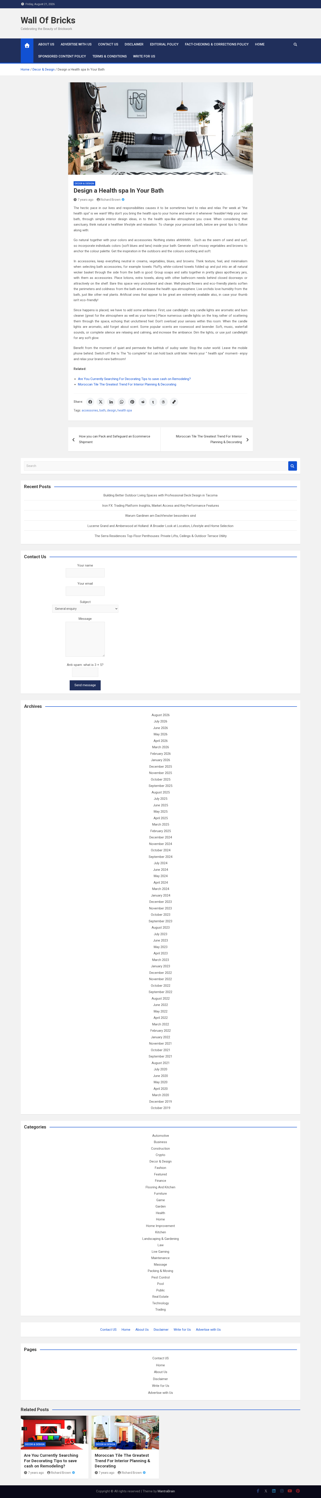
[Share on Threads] (163, 402)
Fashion (160, 1168)
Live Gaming (160, 1252)
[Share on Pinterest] (132, 402)
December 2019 (160, 1102)
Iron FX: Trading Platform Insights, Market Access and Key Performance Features (160, 506)
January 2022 (160, 1037)
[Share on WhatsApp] (121, 402)
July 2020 (160, 1069)
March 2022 (160, 1024)
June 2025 (160, 805)
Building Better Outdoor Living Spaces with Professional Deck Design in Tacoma (160, 495)
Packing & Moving (160, 1271)
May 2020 (160, 1082)
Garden (160, 1206)
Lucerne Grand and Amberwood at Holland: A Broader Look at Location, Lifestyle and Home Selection (160, 526)
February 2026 (160, 754)
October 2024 (160, 850)
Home (259, 44)
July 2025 (160, 799)
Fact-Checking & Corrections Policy (217, 44)
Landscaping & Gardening (160, 1239)
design (111, 410)
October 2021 (160, 1050)
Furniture (160, 1194)
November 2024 (160, 844)
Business (160, 1142)
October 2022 (160, 986)
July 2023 (160, 934)
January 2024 (160, 895)
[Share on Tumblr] (153, 402)
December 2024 (160, 837)
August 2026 (161, 715)
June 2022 (160, 1005)
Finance (160, 1181)
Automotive (160, 1136)
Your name (85, 565)
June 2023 (160, 940)
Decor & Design (84, 183)
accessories (90, 410)
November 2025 (160, 773)
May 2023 (160, 947)
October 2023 (160, 915)
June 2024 (160, 870)
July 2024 (160, 863)
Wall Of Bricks (48, 20)
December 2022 (160, 973)
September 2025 (160, 786)
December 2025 (160, 767)
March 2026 (160, 747)
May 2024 (160, 876)
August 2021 (161, 1063)
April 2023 (161, 953)
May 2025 (160, 812)
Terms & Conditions (109, 56)
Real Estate (160, 1297)
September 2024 (160, 857)
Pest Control (161, 1277)
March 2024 (160, 889)
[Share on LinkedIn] (111, 402)
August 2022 (161, 998)
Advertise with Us (76, 44)
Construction (160, 1149)
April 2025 (161, 818)
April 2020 (161, 1089)
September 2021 (160, 1056)
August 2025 (161, 792)
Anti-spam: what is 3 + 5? (85, 665)
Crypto (160, 1155)
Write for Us (144, 56)
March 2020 (160, 1095)
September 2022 (160, 992)
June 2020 (160, 1076)
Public (160, 1290)
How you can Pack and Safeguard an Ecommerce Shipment (114, 439)
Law (161, 1245)
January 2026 (160, 760)
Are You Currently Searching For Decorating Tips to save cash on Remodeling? (134, 379)
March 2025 (160, 824)
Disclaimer (134, 44)
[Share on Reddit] (142, 402)
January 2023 (160, 966)
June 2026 (160, 728)
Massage (160, 1264)
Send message (85, 685)
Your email (85, 584)
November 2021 (160, 1043)
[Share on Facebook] (90, 402)
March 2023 (160, 960)
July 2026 (160, 721)
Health (160, 1213)
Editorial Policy (164, 44)
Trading (160, 1309)
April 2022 (161, 1018)
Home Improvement (160, 1226)
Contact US (108, 44)
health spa (124, 410)
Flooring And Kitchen (160, 1187)
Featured (160, 1174)
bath (102, 410)
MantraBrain (166, 1491)
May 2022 (160, 1011)
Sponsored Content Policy (62, 56)
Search (292, 466)
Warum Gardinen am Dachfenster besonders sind (160, 516)
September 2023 (160, 921)
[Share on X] (101, 402)
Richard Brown (110, 199)
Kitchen (160, 1232)
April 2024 (161, 883)
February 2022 (160, 1031)
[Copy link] (174, 402)
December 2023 (160, 902)
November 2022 (160, 979)
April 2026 (161, 741)
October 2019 (160, 1108)
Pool (160, 1284)
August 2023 (161, 928)
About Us (46, 44)
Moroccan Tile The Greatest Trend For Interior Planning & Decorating (127, 384)
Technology (160, 1303)
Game (160, 1200)
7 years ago (85, 199)
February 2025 (160, 831)
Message (85, 619)
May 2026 (160, 734)
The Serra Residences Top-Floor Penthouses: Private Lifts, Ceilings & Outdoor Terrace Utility (161, 536)
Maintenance (160, 1258)
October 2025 (160, 779)
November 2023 (160, 908)
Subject (85, 602)
